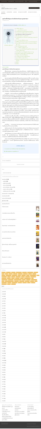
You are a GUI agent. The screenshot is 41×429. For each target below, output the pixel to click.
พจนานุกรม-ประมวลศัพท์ (22, 12)
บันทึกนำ (17, 64)
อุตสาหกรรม (4, 279)
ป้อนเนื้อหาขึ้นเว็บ (5, 415)
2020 (3, 299)
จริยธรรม (20, 274)
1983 (3, 372)
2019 (3, 301)
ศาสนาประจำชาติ (17, 279)
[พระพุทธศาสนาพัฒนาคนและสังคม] (37, 233)
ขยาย (3, 286)
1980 (3, 379)
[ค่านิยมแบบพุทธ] (37, 208)
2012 (3, 310)
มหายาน (24, 282)
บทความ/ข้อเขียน (6, 185)
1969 (3, 401)
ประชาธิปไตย (33, 275)
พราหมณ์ (24, 272)
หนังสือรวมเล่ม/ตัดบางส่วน (8, 191)
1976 (3, 386)
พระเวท (19, 282)
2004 (3, 322)
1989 (3, 358)
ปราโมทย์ (13, 284)
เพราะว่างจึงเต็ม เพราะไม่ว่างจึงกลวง (22, 58)
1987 (3, 363)
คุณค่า (22, 278)
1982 (3, 375)
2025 (3, 291)
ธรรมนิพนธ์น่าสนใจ (5, 203)
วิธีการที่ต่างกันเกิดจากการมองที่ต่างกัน (22, 36)
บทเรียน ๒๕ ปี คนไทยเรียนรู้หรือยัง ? (9, 219)
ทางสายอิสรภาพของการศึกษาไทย (8, 213)
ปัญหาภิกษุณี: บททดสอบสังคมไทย (8, 225)
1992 (3, 351)
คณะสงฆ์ (27, 281)
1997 (3, 339)
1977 (3, 384)
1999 (3, 334)
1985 (3, 367)
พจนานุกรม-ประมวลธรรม (32, 12)
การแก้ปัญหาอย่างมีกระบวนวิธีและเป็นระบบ (23, 56)
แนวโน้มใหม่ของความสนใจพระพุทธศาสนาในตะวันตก (24, 31)
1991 (3, 353)
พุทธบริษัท (4, 282)
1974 (3, 391)
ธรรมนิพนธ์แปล (9, 12)
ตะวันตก (17, 278)
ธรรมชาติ (16, 281)
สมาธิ (19, 275)
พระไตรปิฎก (30, 272)
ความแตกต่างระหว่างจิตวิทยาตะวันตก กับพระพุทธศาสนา (25, 33)
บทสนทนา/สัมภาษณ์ (7, 189)
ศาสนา (23, 276)
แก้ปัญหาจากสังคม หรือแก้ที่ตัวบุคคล (22, 55)
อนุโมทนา (25, 274)
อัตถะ (29, 282)
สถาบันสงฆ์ (11, 279)
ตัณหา (3, 275)
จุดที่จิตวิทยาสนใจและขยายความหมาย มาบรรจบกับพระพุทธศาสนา (26, 42)
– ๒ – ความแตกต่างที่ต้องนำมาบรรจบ (22, 40)
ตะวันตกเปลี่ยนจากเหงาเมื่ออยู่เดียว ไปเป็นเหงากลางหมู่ (25, 52)
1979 (3, 382)
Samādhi (27, 276)
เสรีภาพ (13, 276)
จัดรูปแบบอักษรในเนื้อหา (6, 416)
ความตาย (4, 278)
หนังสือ (4, 181)
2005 (3, 320)
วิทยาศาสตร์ (19, 272)
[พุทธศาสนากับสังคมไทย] (37, 240)
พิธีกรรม (23, 275)
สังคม (9, 276)
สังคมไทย (18, 276)
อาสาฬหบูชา (14, 282)
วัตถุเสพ (33, 282)
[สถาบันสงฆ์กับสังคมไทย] (37, 265)
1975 (3, 389)
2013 (3, 308)
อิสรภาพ (15, 274)
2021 (3, 296)
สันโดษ (34, 274)
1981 (3, 377)
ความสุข (13, 272)
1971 (3, 396)
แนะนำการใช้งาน (4, 1)
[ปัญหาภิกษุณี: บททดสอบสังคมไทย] (37, 227)
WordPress (38, 426)
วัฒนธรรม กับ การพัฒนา (7, 257)
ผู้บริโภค (28, 279)
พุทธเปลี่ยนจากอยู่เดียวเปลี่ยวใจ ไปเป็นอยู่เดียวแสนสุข (24, 53)
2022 (3, 294)
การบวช (32, 281)
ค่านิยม (10, 274)
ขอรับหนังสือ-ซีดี (11, 1)
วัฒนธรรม (4, 284)
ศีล (32, 278)
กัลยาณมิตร (8, 275)
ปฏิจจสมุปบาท (27, 278)
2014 (3, 306)
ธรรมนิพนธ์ (3, 12)
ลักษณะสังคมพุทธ (5, 251)
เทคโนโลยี (22, 281)
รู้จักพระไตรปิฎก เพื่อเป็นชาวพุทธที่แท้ (9, 244)
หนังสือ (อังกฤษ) (6, 183)
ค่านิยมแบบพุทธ (5, 206)
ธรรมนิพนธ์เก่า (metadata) (7, 193)
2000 (3, 332)
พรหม (13, 278)
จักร (3, 281)
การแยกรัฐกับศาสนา (9, 281)
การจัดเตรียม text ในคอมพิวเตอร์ (6, 412)
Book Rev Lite (29, 426)
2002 (3, 327)
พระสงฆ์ (36, 272)
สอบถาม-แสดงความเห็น (19, 1)
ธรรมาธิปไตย (34, 279)
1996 (3, 341)
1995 (3, 344)
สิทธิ (36, 281)
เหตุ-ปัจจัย (4, 276)
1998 (3, 337)
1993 (3, 348)
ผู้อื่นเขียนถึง (3, 13)
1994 (3, 346)
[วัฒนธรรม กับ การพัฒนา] (37, 259)
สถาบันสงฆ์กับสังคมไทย (6, 263)
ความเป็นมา (33, 276)
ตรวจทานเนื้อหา (5, 410)
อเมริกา (9, 278)
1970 (3, 398)
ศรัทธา (30, 274)
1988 (3, 360)
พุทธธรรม (15, 12)
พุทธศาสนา (14, 275)
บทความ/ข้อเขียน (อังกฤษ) (8, 187)
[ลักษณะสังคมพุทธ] (37, 252)
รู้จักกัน (26, 1)
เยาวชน (9, 282)
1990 (3, 356)
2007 (3, 318)
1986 (3, 365)
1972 (3, 393)
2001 (3, 329)
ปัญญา (3, 272)
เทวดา (9, 284)
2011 (3, 313)
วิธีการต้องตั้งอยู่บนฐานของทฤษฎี (21, 46)
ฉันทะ (6, 274)
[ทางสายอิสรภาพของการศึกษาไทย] (37, 215)
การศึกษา (8, 272)
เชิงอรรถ (17, 62)
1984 (3, 370)
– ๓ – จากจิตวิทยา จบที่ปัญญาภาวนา (22, 47)
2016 (3, 303)
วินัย (38, 275)
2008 (3, 315)
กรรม (28, 275)
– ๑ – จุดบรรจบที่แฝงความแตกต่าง (21, 30)
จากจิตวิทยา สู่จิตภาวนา (22, 25)
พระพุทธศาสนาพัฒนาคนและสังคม (9, 232)
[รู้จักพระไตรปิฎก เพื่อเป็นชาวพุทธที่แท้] (37, 246)
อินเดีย (24, 279)
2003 (3, 325)
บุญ (3, 274)
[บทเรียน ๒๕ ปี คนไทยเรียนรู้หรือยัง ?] (37, 221)
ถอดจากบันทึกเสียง (5, 198)
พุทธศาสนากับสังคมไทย (6, 238)
